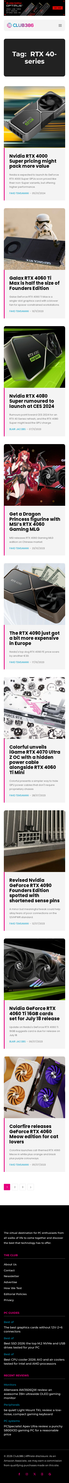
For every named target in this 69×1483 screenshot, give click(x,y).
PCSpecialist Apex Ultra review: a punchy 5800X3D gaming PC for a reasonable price (33, 1430)
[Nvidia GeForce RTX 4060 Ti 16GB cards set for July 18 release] (34, 969)
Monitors (10, 1384)
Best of (9, 1322)
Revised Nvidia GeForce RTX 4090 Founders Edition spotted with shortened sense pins (34, 890)
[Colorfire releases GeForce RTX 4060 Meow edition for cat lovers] (34, 1087)
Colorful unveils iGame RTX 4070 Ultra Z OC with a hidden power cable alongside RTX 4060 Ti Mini (34, 760)
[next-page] (30, 1187)
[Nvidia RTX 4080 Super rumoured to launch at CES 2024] (34, 357)
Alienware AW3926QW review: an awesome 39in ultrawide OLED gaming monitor (32, 1394)
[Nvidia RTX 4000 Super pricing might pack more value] (34, 117)
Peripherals (12, 1404)
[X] (34, 1474)
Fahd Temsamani (19, 193)
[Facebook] (19, 1474)
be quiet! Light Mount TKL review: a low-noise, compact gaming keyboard (33, 1412)
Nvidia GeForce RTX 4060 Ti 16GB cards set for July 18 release (34, 1013)
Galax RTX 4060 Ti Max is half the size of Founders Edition (34, 283)
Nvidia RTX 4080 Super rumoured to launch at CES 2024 (31, 401)
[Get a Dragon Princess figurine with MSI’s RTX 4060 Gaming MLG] (34, 475)
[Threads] (42, 1474)
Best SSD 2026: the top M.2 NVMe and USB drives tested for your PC (34, 1345)
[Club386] (20, 25)
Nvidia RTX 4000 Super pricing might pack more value (32, 161)
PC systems (12, 1421)
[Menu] (60, 25)
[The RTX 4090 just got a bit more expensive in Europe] (34, 594)
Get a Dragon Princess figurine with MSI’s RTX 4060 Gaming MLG (34, 521)
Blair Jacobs (17, 429)
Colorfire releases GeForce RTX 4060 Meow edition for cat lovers (33, 1134)
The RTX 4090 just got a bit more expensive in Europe (34, 638)
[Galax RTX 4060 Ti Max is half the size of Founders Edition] (34, 239)
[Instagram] (27, 1474)
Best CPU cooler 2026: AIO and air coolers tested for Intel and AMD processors (34, 1361)
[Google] (50, 1474)
